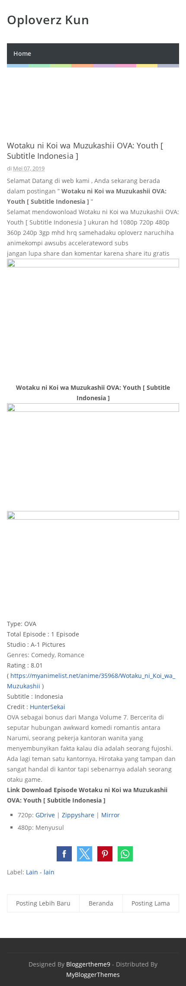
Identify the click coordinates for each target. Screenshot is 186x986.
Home (22, 53)
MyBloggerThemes (93, 974)
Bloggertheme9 (88, 964)
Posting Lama (150, 903)
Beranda (101, 903)
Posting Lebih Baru (43, 903)
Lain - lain (40, 872)
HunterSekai (47, 707)
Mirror (110, 815)
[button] (64, 853)
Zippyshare (78, 815)
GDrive (45, 815)
